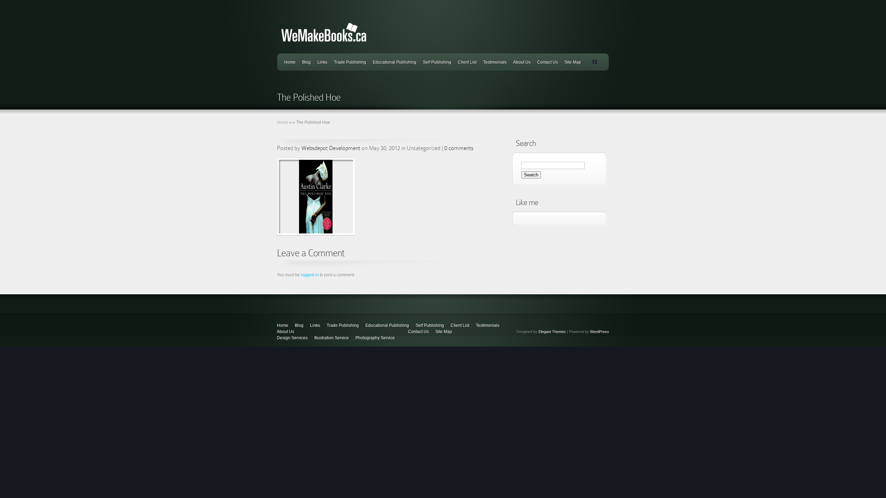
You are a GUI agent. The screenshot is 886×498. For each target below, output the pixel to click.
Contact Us (547, 62)
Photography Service (375, 337)
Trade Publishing (350, 62)
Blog (306, 62)
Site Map (572, 62)
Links (322, 62)
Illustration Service (331, 337)
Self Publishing (437, 62)
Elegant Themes (552, 332)
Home (290, 62)
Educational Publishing (394, 62)
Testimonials (495, 62)
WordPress (599, 332)
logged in (310, 275)
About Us (522, 62)
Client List (467, 62)
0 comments (458, 148)
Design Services (292, 337)
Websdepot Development (330, 148)
